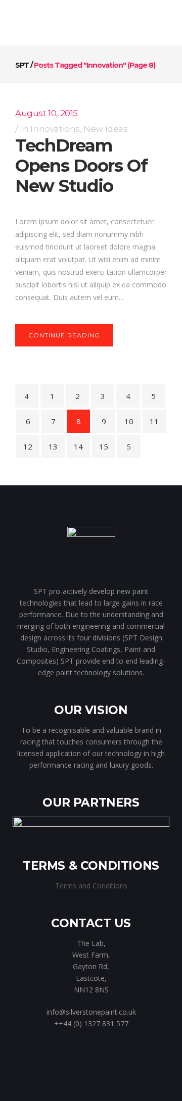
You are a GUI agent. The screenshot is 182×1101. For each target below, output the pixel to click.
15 (103, 446)
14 (78, 446)
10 (128, 421)
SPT (22, 65)
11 (154, 421)
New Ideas (105, 129)
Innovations (55, 129)
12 (27, 446)
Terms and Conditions (91, 885)
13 (53, 446)
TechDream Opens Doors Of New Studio (81, 165)
